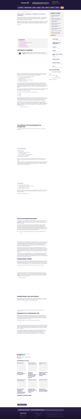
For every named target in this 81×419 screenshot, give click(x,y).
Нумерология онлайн (56, 62)
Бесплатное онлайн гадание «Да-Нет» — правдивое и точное (55, 16)
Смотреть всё (53, 35)
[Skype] (23, 354)
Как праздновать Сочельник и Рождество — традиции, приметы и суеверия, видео (21, 391)
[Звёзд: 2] (21, 357)
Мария (28, 83)
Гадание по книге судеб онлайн (56, 30)
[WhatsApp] (22, 354)
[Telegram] (24, 354)
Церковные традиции (22, 41)
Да (50, 73)
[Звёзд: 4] (26, 357)
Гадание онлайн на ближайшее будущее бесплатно (56, 28)
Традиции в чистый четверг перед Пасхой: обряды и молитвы (43, 374)
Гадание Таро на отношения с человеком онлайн (56, 23)
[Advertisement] (29, 64)
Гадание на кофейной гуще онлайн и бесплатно (55, 26)
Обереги (57, 7)
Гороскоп (21, 7)
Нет (50, 74)
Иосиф (39, 83)
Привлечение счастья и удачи (23, 45)
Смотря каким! (52, 75)
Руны (43, 7)
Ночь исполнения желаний (23, 43)
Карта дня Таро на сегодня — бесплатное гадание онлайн (55, 33)
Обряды (38, 7)
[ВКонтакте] (17, 354)
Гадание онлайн (55, 1)
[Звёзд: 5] (29, 357)
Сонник (34, 7)
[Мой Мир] (19, 354)
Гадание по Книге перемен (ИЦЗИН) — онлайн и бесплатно (56, 19)
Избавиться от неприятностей (23, 46)
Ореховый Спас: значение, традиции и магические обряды (32, 391)
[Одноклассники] (18, 354)
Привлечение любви (22, 44)
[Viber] (20, 354)
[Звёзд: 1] (18, 357)
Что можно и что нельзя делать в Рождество (25, 42)
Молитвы (52, 7)
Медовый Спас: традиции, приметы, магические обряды (43, 390)
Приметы (47, 7)
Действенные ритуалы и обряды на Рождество (21, 373)
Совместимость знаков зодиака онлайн (57, 43)
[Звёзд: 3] (24, 357)
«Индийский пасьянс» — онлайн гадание (55, 21)
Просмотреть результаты (56, 77)
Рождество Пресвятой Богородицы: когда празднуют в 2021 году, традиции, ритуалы (32, 375)
